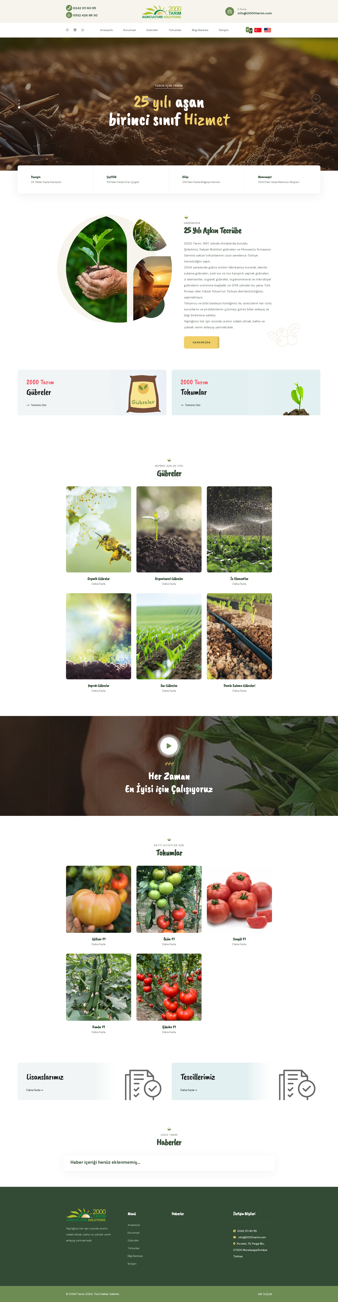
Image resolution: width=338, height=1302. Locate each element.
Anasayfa (106, 30)
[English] (267, 30)
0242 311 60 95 (84, 8)
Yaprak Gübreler (98, 685)
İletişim (224, 30)
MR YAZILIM (265, 1294)
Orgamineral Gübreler (169, 578)
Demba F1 (98, 1026)
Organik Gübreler (98, 578)
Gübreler (152, 30)
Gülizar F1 (98, 939)
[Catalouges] (249, 30)
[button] (19, 101)
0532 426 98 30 (85, 15)
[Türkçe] (258, 30)
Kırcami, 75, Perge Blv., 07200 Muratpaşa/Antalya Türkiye (250, 1250)
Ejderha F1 (169, 1026)
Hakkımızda (202, 342)
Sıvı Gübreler (169, 685)
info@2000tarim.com (255, 13)
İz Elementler (239, 578)
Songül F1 (239, 939)
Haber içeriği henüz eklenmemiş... (105, 1162)
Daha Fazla (33, 1090)
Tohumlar (175, 30)
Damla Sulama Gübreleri (239, 685)
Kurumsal (129, 30)
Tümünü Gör (39, 405)
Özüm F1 (169, 939)
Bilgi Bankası (200, 30)
